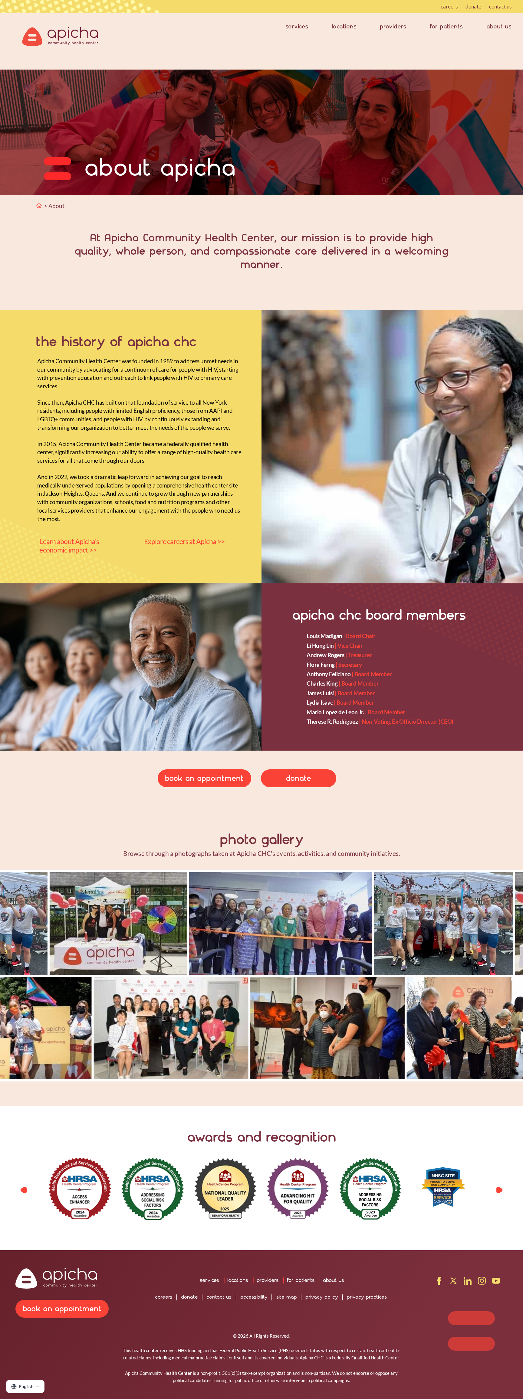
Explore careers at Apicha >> (184, 541)
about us (498, 26)
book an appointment (204, 778)
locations (344, 26)
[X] (453, 1282)
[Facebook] (439, 1282)
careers (449, 6)
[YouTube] (496, 1282)
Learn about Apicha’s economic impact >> (69, 545)
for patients (446, 26)
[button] (499, 1190)
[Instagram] (482, 1282)
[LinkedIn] (468, 1282)
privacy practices (367, 1297)
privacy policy (321, 1297)
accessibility (254, 1297)
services (296, 26)
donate (473, 6)
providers (393, 26)
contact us (500, 6)
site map (286, 1297)
